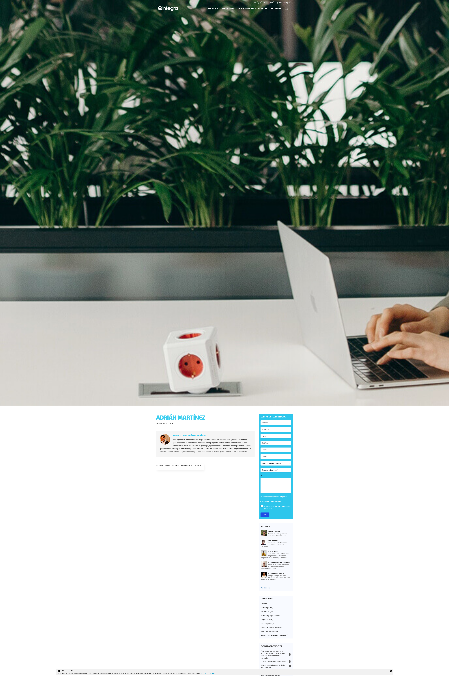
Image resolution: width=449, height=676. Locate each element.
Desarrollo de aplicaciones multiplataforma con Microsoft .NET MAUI (275, 567)
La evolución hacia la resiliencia (273, 661)
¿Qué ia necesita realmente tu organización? (273, 666)
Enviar (265, 515)
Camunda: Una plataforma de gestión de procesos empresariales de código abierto (275, 556)
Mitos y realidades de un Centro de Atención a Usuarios (274, 545)
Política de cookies (208, 673)
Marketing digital (268, 615)
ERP (262, 603)
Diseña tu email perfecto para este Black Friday (277, 535)
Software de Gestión (269, 627)
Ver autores (265, 588)
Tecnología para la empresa (272, 635)
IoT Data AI (265, 611)
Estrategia (265, 607)
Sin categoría (266, 623)
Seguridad (265, 619)
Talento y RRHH (267, 631)
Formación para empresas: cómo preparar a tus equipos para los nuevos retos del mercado (273, 654)
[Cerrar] (391, 671)
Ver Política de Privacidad (271, 501)
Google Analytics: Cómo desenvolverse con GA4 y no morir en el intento (275, 578)
